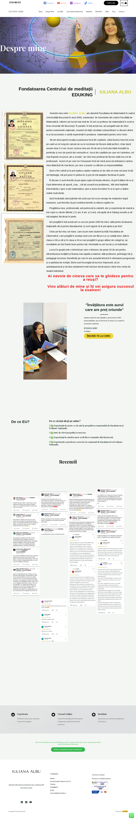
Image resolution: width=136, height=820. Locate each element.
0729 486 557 (15, 2)
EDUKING (125, 811)
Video (107, 12)
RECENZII (98, 12)
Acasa (41, 12)
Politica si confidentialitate (101, 779)
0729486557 (54, 787)
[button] (111, 3)
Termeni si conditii (98, 775)
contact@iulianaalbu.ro (58, 793)
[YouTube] (30, 802)
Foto (113, 12)
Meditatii (89, 12)
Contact (121, 12)
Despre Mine (50, 12)
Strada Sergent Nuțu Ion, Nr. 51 (60, 781)
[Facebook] (22, 802)
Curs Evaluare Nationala (75, 12)
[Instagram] (26, 802)
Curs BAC (60, 12)
